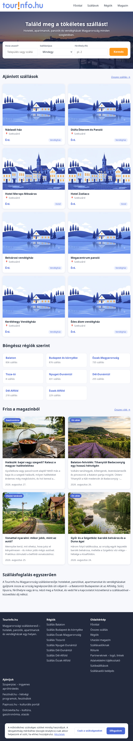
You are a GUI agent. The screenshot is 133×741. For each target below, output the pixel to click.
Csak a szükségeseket (89, 730)
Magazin (123, 5)
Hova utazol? (11, 45)
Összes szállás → (120, 77)
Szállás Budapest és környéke (65, 629)
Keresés (119, 52)
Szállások (93, 5)
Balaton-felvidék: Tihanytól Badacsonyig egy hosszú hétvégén (98, 463)
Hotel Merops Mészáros (21, 194)
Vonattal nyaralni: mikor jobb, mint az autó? (30, 539)
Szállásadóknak (99, 645)
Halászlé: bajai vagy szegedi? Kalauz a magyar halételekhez (30, 463)
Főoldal (77, 5)
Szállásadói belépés (102, 671)
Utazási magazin (100, 640)
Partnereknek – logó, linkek (107, 655)
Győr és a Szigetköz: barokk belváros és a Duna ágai (98, 539)
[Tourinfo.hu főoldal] (23, 6)
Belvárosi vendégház (19, 258)
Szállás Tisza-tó (56, 640)
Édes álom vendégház (85, 321)
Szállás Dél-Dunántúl (59, 650)
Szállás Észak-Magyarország (64, 635)
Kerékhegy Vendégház (20, 321)
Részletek (59, 734)
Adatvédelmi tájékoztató (105, 660)
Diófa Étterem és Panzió (87, 129)
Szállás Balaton (56, 624)
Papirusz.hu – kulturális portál (21, 704)
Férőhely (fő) (81, 45)
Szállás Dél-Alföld (57, 655)
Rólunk (94, 650)
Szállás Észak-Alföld (58, 660)
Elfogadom (116, 730)
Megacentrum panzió (85, 258)
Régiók (108, 5)
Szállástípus (46, 45)
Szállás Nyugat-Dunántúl (62, 645)
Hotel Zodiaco (80, 194)
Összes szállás (99, 629)
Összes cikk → (122, 409)
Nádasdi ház (13, 129)
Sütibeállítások (99, 665)
